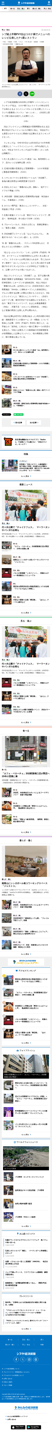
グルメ (21, 41)
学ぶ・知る (47, 8)
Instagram (29, 1359)
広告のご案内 (8, 1382)
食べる (12, 8)
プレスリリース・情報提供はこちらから (17, 1372)
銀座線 (36, 41)
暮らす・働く (37, 8)
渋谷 (4, 41)
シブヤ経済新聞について (11, 1369)
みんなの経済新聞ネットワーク (26, 1408)
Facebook (16, 1359)
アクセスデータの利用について (14, 1375)
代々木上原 (29, 41)
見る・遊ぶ (21, 8)
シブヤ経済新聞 (26, 3)
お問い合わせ (8, 1378)
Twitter (22, 1359)
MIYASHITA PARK (8, 44)
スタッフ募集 (8, 1385)
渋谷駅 (42, 41)
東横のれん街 (19, 44)
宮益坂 (10, 41)
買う (28, 8)
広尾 (15, 41)
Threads (35, 1359)
